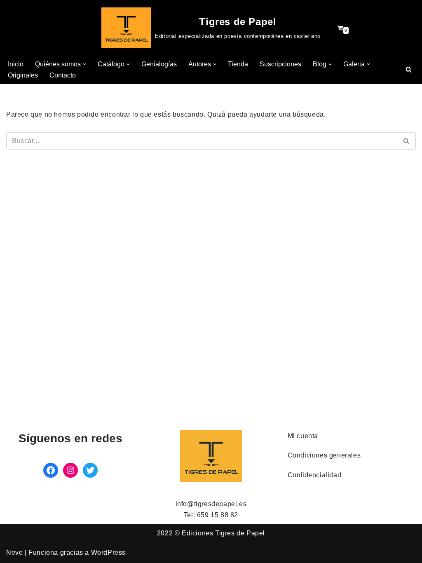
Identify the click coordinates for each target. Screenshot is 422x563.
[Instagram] (70, 470)
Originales (23, 75)
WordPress (108, 552)
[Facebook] (50, 470)
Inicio (15, 64)
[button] (84, 64)
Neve (14, 552)
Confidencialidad (315, 475)
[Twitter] (90, 470)
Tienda (238, 64)
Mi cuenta (303, 435)
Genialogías (159, 64)
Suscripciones (280, 64)
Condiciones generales (324, 455)
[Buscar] (409, 69)
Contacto (62, 75)
